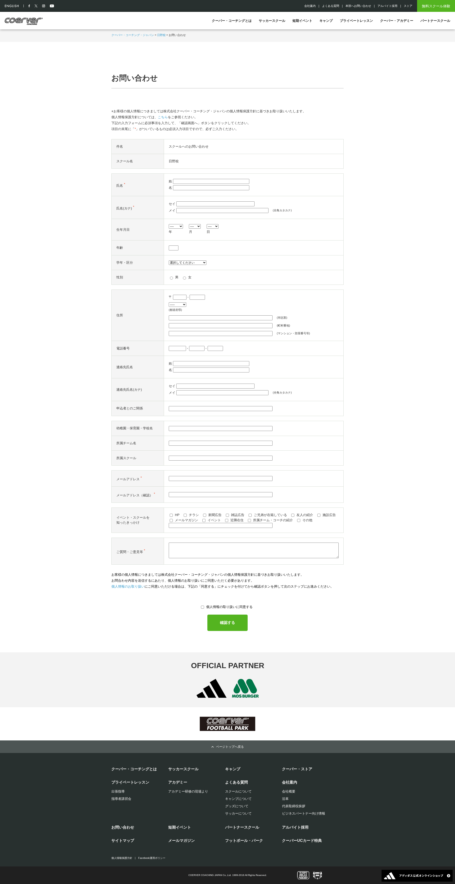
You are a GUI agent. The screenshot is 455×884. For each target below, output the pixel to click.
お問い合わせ (122, 827)
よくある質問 (330, 6)
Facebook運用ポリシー (151, 858)
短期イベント (302, 21)
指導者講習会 (121, 799)
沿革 (285, 799)
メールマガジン (181, 841)
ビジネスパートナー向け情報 (303, 813)
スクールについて (238, 791)
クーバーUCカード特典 (302, 841)
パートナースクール (435, 21)
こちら (163, 117)
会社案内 (310, 6)
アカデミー (177, 782)
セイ (172, 204)
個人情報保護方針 (121, 858)
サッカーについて (238, 813)
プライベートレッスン (356, 21)
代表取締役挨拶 (293, 806)
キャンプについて (238, 799)
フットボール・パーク (244, 841)
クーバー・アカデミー (396, 21)
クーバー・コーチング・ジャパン (132, 35)
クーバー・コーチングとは (232, 21)
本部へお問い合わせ (358, 6)
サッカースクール (272, 21)
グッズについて (236, 806)
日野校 (161, 35)
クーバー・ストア (297, 769)
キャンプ (326, 21)
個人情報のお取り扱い (128, 586)
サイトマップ (122, 841)
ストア (408, 6)
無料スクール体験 (436, 6)
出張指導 (118, 791)
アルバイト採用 (387, 6)
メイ (172, 211)
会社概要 (288, 791)
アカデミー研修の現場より (188, 791)
